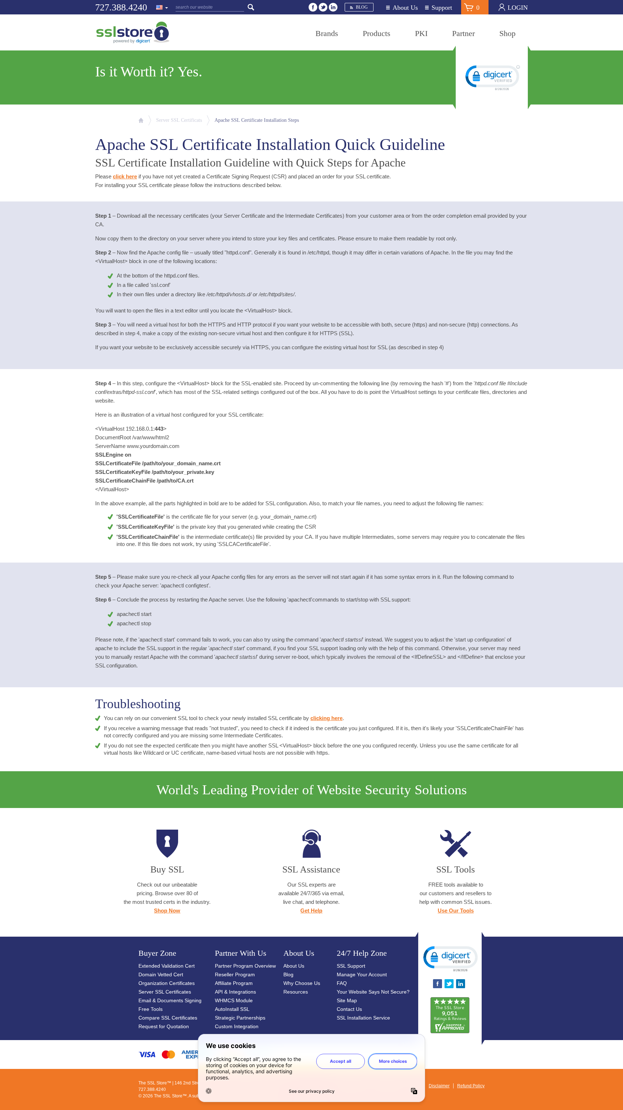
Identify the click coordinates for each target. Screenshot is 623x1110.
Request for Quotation (163, 1026)
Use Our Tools (456, 910)
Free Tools (150, 1009)
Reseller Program (235, 974)
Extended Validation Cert (166, 966)
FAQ (342, 983)
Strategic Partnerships (240, 1018)
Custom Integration (237, 1026)
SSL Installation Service (363, 1018)
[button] (450, 958)
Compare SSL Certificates (167, 1018)
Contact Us (349, 1009)
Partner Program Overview (245, 966)
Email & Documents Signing (170, 1000)
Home (140, 120)
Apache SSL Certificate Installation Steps (257, 120)
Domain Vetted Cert (160, 974)
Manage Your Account (362, 974)
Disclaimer (439, 1085)
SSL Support (351, 966)
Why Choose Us (301, 983)
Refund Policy (471, 1085)
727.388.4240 (121, 7)
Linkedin (333, 7)
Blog (362, 7)
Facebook (313, 7)
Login (518, 7)
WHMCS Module (234, 1000)
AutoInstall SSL (232, 1009)
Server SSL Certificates (164, 992)
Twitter (323, 7)
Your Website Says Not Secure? (373, 992)
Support (442, 7)
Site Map (347, 1000)
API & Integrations (235, 992)
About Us (405, 7)
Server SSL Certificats (179, 120)
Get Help (311, 910)
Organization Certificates (166, 983)
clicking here (326, 718)
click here (125, 176)
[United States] (162, 8)
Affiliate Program (234, 983)
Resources (295, 992)
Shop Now (167, 910)
